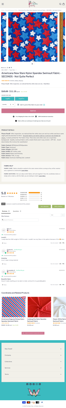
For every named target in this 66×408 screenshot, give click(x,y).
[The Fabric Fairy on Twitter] (30, 384)
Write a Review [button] (58, 206)
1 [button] (32, 63)
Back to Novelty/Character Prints (34, 333)
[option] (33, 36)
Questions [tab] (16, 211)
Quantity (4, 104)
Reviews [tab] (4, 211)
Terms (7, 374)
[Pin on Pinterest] (11, 67)
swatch (21, 98)
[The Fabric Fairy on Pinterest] (33, 384)
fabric (8, 98)
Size (10, 95)
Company (8, 355)
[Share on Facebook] (7, 67)
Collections (8, 361)
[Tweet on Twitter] (9, 67)
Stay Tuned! (8, 349)
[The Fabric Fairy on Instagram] (36, 384)
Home (2, 10)
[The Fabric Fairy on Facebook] (27, 384)
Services (7, 368)
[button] (61, 243)
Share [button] (5, 243)
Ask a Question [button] (44, 206)
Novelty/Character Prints (11, 10)
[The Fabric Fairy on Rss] (39, 384)
